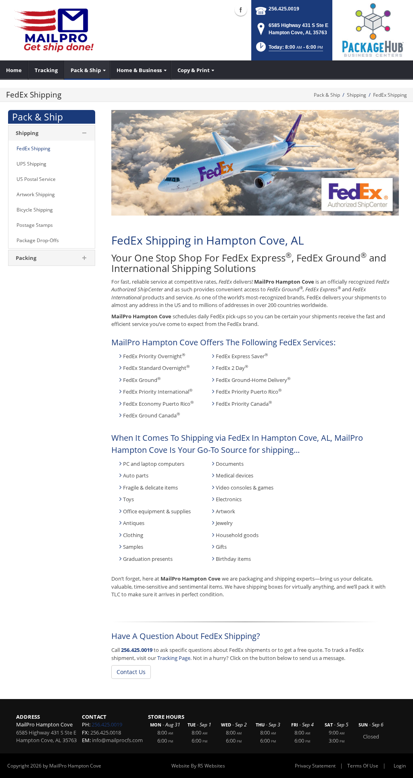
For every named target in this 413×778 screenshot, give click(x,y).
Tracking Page (173, 658)
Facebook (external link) (241, 10)
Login (400, 765)
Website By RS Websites (198, 765)
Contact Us (131, 672)
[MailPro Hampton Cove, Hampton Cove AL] (58, 30)
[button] (288, 49)
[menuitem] (14, 70)
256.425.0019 (284, 9)
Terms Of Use (362, 765)
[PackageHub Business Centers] (372, 29)
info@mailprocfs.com (117, 740)
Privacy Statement (315, 765)
